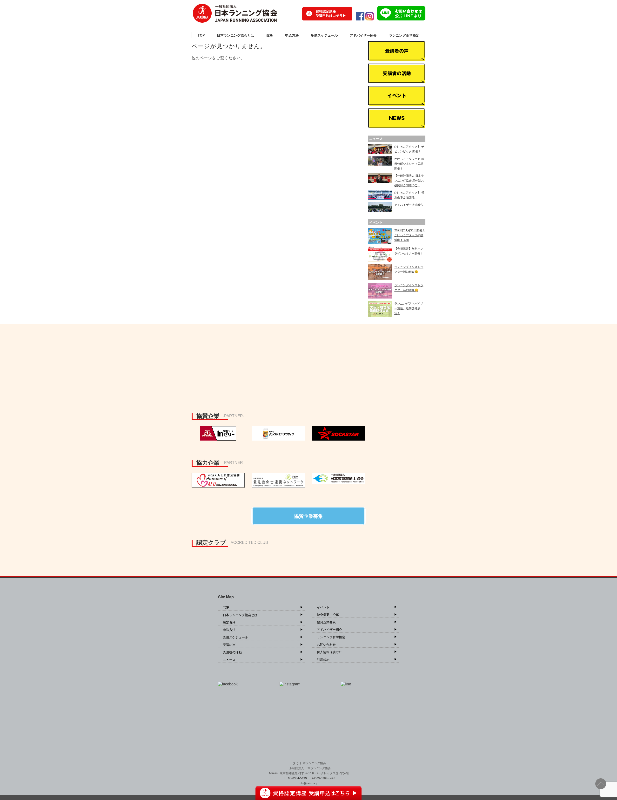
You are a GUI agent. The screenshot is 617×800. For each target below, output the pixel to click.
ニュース (229, 659)
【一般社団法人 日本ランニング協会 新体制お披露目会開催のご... (409, 180)
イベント (323, 607)
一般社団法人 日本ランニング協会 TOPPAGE (235, 13)
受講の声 (229, 644)
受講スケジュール (324, 35)
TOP (201, 35)
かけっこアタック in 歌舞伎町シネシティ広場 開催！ (409, 163)
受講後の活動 (232, 652)
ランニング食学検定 (404, 35)
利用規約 (323, 659)
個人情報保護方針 (329, 652)
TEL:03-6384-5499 (295, 778)
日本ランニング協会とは (235, 35)
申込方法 (292, 35)
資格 (269, 35)
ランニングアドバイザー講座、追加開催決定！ (408, 308)
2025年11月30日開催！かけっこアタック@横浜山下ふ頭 (409, 235)
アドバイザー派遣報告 (408, 204)
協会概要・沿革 (328, 614)
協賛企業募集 (326, 622)
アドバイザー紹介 (363, 35)
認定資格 (229, 622)
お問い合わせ (326, 644)
